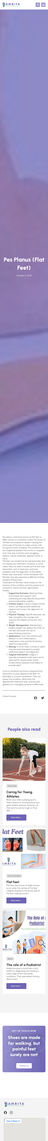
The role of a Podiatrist (23, 965)
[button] (38, 5)
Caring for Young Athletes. (19, 794)
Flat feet (12, 882)
